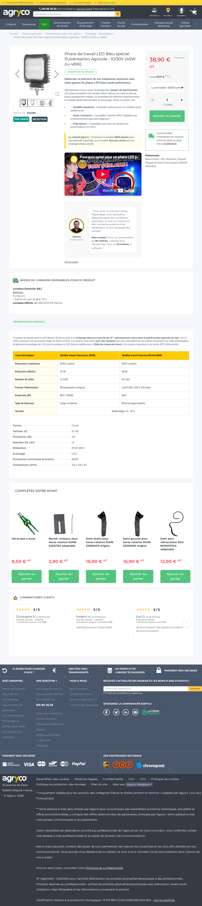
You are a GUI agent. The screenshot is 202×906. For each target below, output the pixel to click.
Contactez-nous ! (81, 694)
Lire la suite (71, 261)
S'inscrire (195, 688)
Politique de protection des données (61, 784)
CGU (131, 779)
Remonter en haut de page (192, 889)
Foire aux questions (49, 713)
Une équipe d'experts (84, 705)
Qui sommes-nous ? (83, 699)
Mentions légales (86, 779)
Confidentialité (113, 779)
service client (84, 8)
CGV (143, 779)
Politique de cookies (165, 779)
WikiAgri (42, 745)
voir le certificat (164, 900)
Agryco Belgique (138, 784)
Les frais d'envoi (13, 715)
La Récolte (43, 740)
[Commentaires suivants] (187, 623)
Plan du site (99, 784)
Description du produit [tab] (29, 321)
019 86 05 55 (49, 8)
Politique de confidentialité (104, 868)
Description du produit (80, 72)
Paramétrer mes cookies (52, 779)
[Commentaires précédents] (15, 623)
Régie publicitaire (48, 734)
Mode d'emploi (46, 718)
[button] (154, 12)
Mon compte (78, 688)
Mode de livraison (14, 688)
